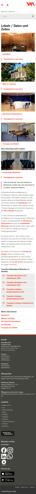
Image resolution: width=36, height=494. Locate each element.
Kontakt (17, 487)
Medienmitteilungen (7, 410)
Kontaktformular (6, 344)
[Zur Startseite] (26, 4)
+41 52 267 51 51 (15, 346)
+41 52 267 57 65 (15, 262)
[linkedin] (4, 458)
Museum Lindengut (8, 318)
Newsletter (5, 414)
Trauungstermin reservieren (13, 59)
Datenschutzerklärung (8, 421)
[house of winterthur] (7, 435)
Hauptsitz (4, 354)
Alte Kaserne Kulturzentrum (11, 321)
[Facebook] (4, 452)
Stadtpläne (5, 417)
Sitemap (32, 487)
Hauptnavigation (2, 5)
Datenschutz (24, 487)
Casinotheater (6, 324)
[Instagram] (10, 452)
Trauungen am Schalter (9, 328)
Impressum (5, 426)
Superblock (5, 315)
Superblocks (22, 203)
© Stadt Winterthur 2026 (8, 491)
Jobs (3, 407)
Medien (4, 412)
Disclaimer (5, 423)
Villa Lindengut (9, 211)
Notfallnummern (6, 405)
